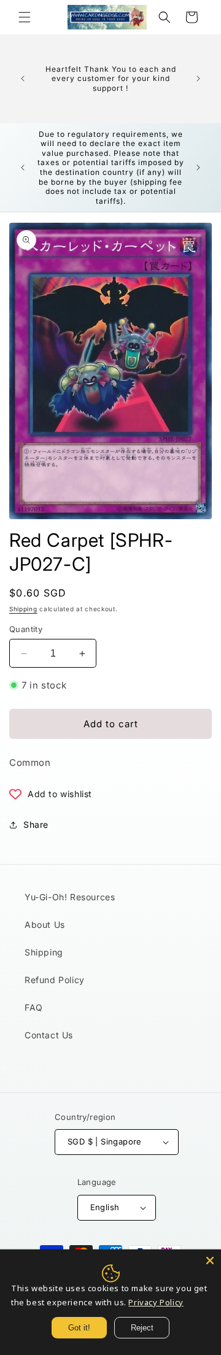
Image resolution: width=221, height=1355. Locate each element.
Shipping (23, 608)
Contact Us (49, 1035)
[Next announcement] (198, 78)
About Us (45, 924)
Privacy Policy (155, 1302)
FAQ (34, 1007)
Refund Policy (55, 980)
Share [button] (35, 824)
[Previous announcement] (22, 78)
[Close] (210, 1260)
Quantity (25, 629)
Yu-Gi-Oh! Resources (70, 897)
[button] (24, 17)
